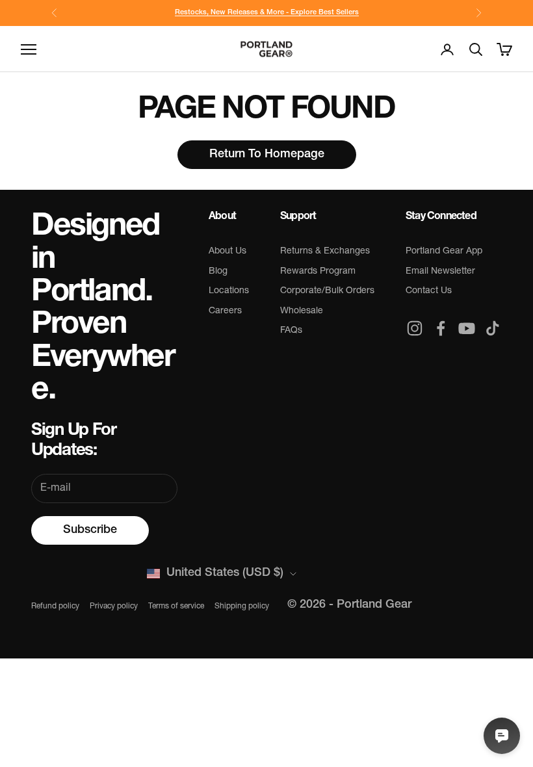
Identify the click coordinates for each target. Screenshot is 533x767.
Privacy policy (114, 606)
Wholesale (301, 311)
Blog (218, 271)
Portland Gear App (444, 251)
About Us (227, 251)
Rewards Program (318, 271)
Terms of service (176, 606)
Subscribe (90, 530)
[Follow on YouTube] (467, 328)
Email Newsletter (440, 271)
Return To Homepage (266, 155)
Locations (229, 291)
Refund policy (55, 606)
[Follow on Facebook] (441, 328)
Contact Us (429, 291)
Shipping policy (241, 606)
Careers (225, 311)
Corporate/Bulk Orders (327, 291)
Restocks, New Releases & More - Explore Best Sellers (267, 12)
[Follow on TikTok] (493, 328)
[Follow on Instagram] (415, 328)
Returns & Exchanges (325, 251)
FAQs (291, 330)
